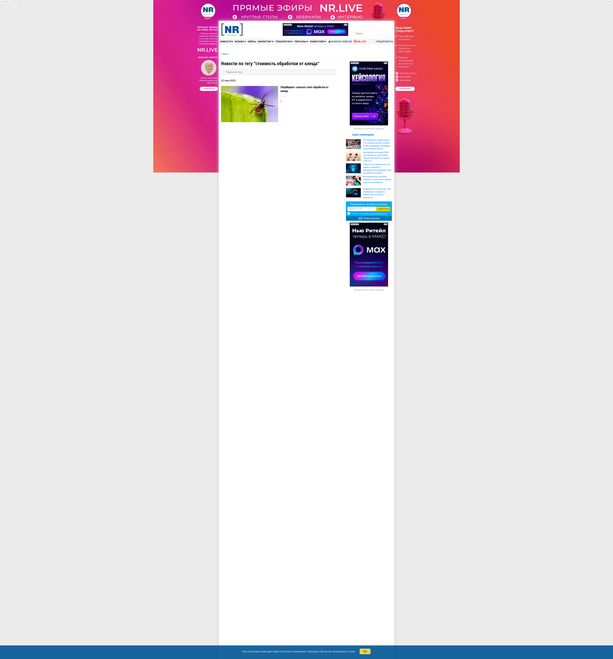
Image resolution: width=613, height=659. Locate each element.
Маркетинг (265, 41)
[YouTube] (377, 25)
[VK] (361, 25)
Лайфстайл (318, 41)
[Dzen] (372, 25)
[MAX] (367, 25)
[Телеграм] (356, 25)
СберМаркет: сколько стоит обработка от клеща (304, 89)
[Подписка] (388, 25)
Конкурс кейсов (341, 41)
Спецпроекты (384, 41)
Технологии (284, 41)
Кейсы (252, 41)
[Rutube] (383, 25)
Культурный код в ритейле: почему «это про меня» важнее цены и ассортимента (377, 180)
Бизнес (240, 41)
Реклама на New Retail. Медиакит (369, 129)
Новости (226, 41)
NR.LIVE (361, 41)
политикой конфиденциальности (373, 214)
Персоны (301, 41)
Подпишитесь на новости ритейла (369, 204)
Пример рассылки (371, 218)
